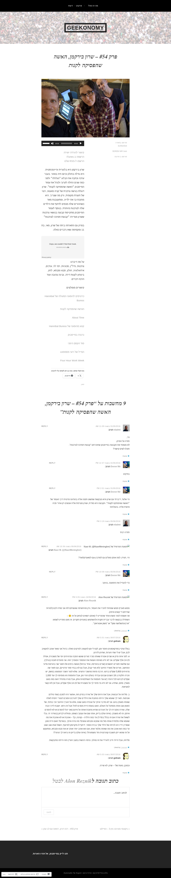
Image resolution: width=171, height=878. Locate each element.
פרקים (79, 6)
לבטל (58, 780)
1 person (124, 631)
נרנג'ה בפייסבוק (76, 334)
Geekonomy (85, 28)
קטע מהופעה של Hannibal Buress (66, 326)
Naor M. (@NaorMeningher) (67, 550)
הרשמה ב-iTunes (75, 156)
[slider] (46, 143)
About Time (78, 317)
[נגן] (80, 143)
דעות (70, 6)
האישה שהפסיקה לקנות (72, 309)
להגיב (48, 812)
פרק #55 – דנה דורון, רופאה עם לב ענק (60, 829)
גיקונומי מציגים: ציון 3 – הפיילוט (114, 829)
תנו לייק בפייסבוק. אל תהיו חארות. (50, 854)
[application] (62, 143)
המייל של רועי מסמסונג (72, 352)
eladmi (117, 430)
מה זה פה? (93, 6)
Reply (44, 426)
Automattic (68, 873)
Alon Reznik (90, 600)
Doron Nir (117, 151)
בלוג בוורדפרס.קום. (100, 873)
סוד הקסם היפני (76, 343)
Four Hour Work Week (72, 360)
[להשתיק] (52, 143)
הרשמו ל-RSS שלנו (74, 161)
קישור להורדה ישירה (74, 152)
